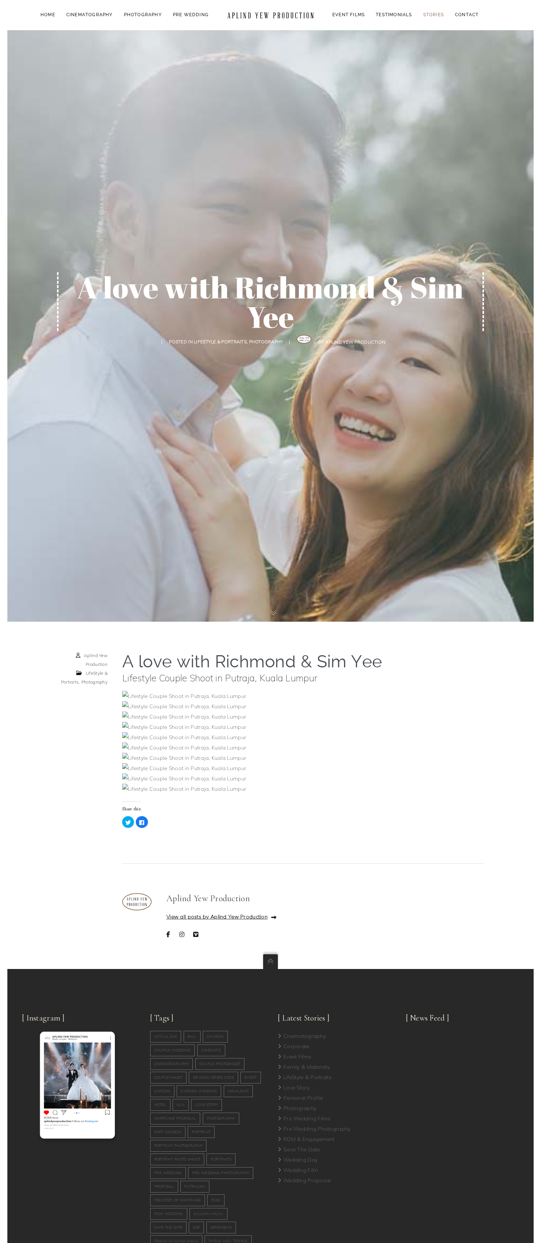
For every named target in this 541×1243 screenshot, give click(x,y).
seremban (221, 1227)
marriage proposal (175, 1118)
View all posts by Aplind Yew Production (217, 916)
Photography (266, 341)
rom (215, 1200)
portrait (201, 1132)
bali (192, 1036)
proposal (164, 1186)
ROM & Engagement (308, 1139)
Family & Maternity (306, 1067)
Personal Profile (303, 1098)
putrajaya (194, 1186)
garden (162, 1091)
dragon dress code (213, 1077)
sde (196, 1227)
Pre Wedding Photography (316, 1129)
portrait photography (178, 1145)
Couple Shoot (168, 1077)
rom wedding (168, 1213)
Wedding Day (300, 1159)
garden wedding (199, 1091)
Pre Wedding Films (307, 1118)
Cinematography (304, 1036)
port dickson (167, 1132)
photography (221, 1118)
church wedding (172, 1050)
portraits (221, 1159)
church (215, 1036)
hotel (160, 1104)
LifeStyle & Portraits (220, 341)
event (250, 1077)
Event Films (297, 1056)
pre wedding (168, 1172)
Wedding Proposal (306, 1180)
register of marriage (177, 1200)
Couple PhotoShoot (220, 1063)
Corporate (296, 1046)
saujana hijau (208, 1213)
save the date (168, 1227)
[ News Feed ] (427, 1018)
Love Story (296, 1087)
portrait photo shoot (177, 1159)
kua (181, 1104)
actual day (165, 1036)
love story (206, 1104)
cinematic (211, 1050)
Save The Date (301, 1149)
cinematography (171, 1063)
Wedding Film (300, 1170)
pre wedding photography (220, 1172)
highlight (238, 1091)
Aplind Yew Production (355, 342)
